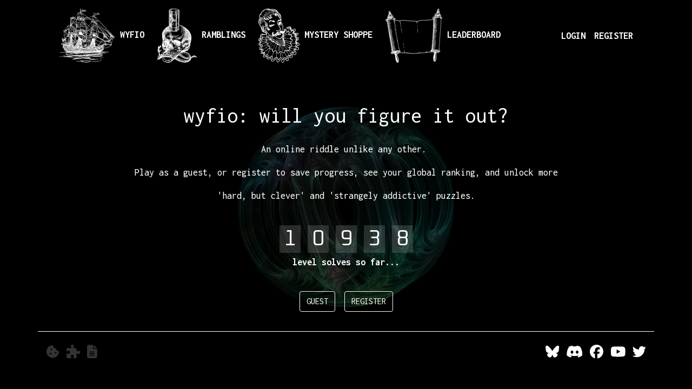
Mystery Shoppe (336, 34)
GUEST (317, 301)
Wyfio (129, 34)
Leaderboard (471, 34)
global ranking (441, 172)
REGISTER (613, 36)
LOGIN (573, 36)
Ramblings (221, 34)
